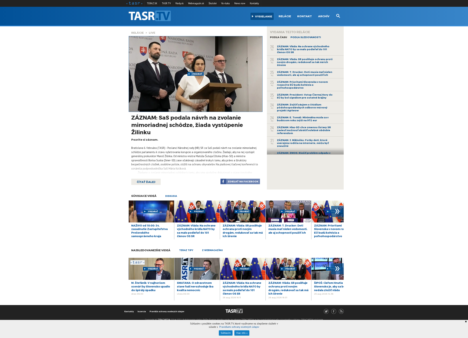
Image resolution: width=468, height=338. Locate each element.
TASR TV (166, 3)
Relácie (285, 16)
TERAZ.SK (152, 3)
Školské (213, 3)
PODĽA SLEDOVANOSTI (305, 37)
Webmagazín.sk (196, 3)
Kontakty (254, 3)
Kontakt (304, 16)
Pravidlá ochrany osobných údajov (167, 311)
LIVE (152, 32)
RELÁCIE (137, 32)
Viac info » (242, 333)
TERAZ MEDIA (164, 319)
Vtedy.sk (179, 3)
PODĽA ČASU (278, 37)
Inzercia (141, 311)
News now (239, 3)
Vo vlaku (225, 3)
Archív (323, 16)
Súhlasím (226, 333)
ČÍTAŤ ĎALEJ (146, 181)
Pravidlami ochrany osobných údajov (239, 326)
